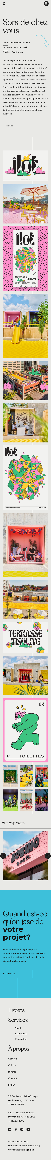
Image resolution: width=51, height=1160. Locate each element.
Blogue (12, 1071)
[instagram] (22, 1130)
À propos (18, 1048)
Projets (16, 1009)
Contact (12, 1078)
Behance (9, 126)
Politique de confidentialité (23, 1145)
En (13, 1085)
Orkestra (15, 1141)
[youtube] (29, 1130)
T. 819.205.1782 (16, 1104)
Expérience (21, 1033)
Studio (18, 1028)
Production (21, 1039)
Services (18, 1019)
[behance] (10, 1130)
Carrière (12, 1058)
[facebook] (16, 1130)
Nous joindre (9, 974)
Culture (12, 1065)
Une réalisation (21, 1150)
